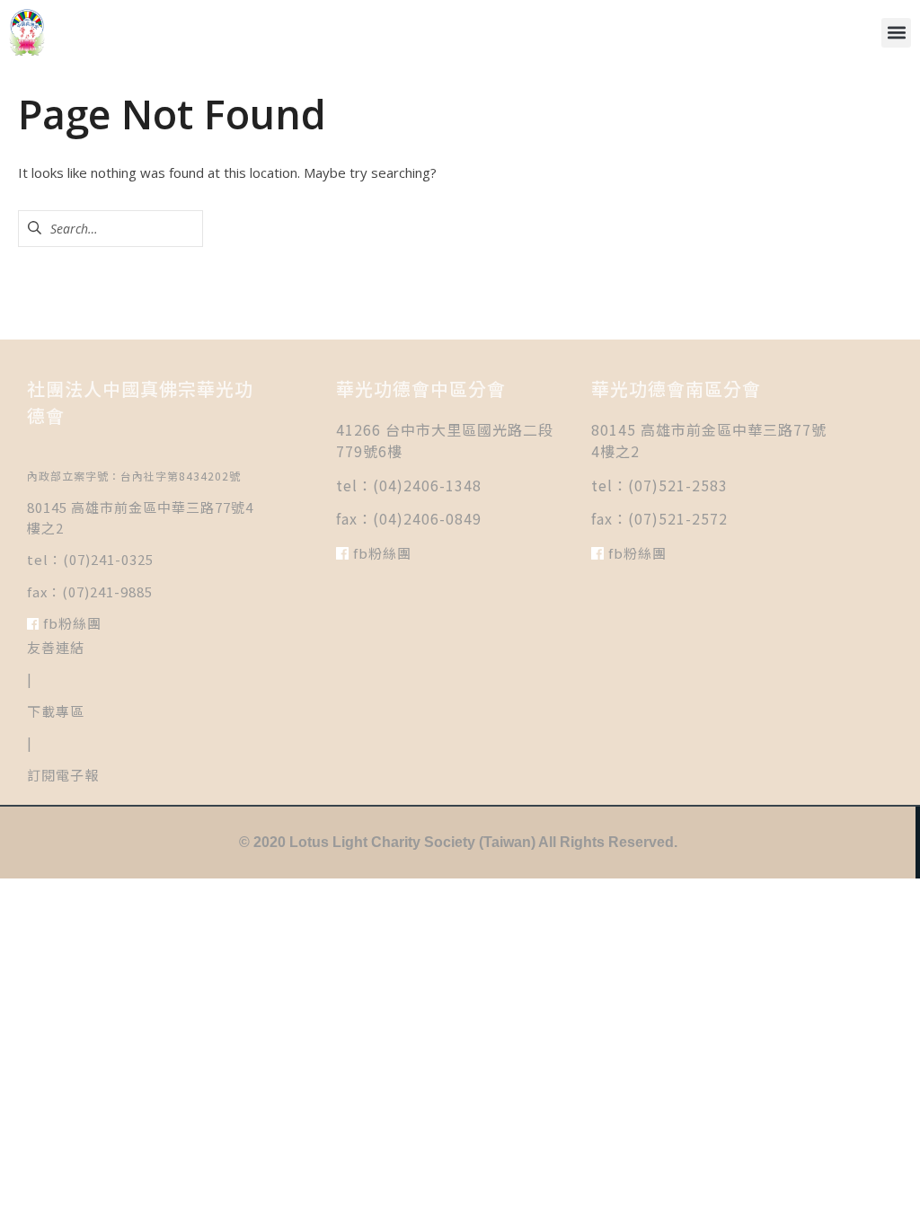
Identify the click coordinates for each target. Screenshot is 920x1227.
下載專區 (55, 711)
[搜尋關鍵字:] (110, 228)
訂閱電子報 (63, 774)
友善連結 (55, 647)
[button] (896, 33)
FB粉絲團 (71, 623)
